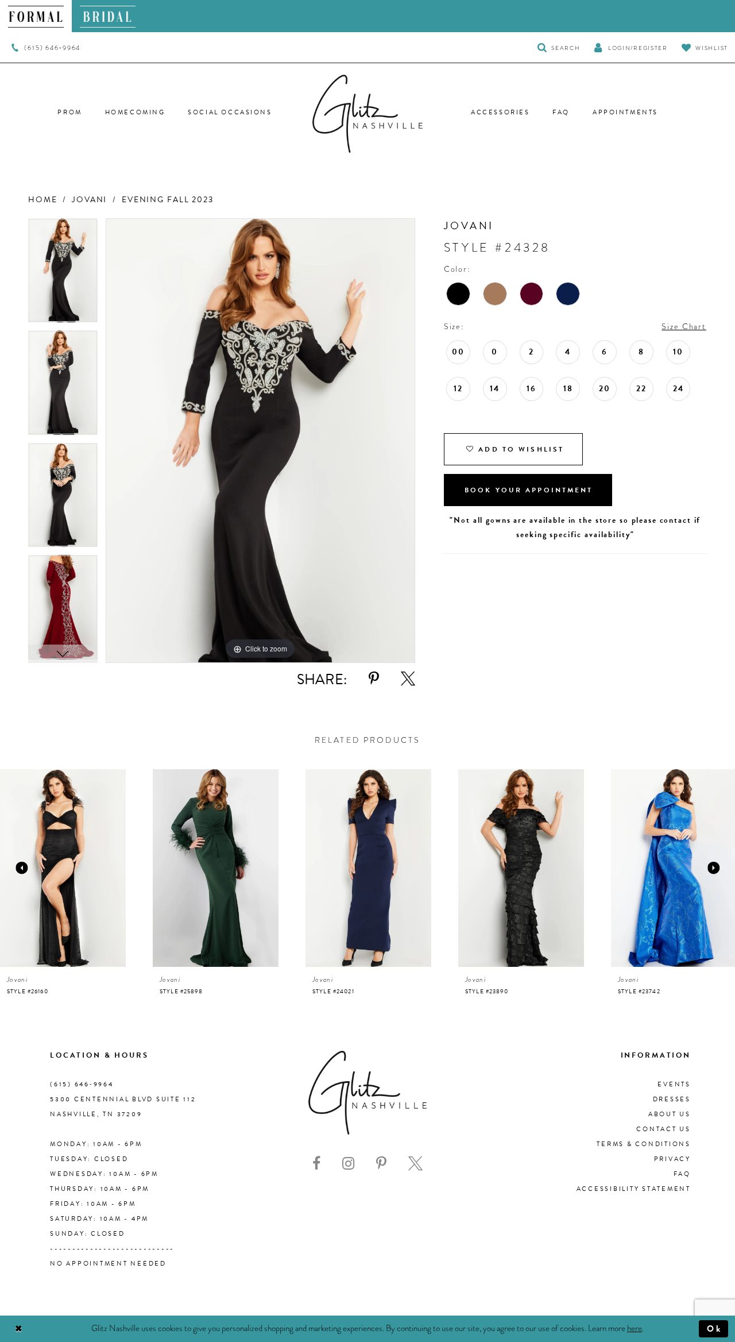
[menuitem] (36, 16)
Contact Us (663, 1129)
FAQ (682, 1174)
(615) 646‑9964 (82, 1084)
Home (42, 200)
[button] (630, 47)
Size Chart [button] (684, 326)
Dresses (672, 1099)
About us (669, 1114)
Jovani (89, 200)
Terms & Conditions (644, 1144)
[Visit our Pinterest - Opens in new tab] (381, 1164)
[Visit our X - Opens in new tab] (415, 1164)
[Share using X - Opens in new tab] (408, 679)
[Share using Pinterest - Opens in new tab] (374, 679)
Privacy (672, 1159)
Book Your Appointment (529, 490)
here (634, 1328)
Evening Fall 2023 (168, 200)
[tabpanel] (63, 274)
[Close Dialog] (18, 1329)
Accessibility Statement (634, 1189)
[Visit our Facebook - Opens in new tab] (316, 1164)
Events (674, 1084)
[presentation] (63, 868)
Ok (714, 1328)
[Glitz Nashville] (367, 114)
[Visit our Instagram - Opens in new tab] (348, 1164)
